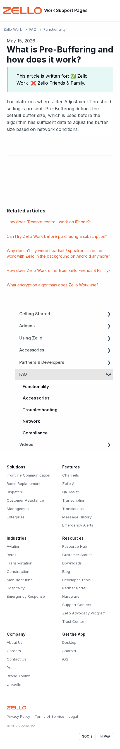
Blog (66, 571)
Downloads (72, 563)
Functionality (55, 29)
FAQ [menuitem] (23, 374)
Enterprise (16, 517)
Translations (73, 508)
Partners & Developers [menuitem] (41, 362)
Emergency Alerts (77, 525)
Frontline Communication (28, 475)
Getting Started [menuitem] (34, 313)
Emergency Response (26, 596)
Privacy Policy (18, 716)
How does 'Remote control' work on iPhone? (48, 221)
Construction (18, 571)
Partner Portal (74, 588)
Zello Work (12, 29)
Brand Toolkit (18, 676)
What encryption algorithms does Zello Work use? (53, 285)
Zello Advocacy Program (83, 613)
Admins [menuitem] (27, 325)
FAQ (32, 29)
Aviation (13, 546)
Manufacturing (20, 580)
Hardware (71, 596)
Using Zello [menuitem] (30, 338)
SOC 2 (87, 736)
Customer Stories (77, 554)
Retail (11, 554)
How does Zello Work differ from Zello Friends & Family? (59, 270)
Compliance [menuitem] (35, 432)
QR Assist (70, 492)
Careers (14, 651)
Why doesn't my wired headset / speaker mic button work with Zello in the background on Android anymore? (58, 253)
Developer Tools (76, 580)
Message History (77, 517)
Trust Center (73, 621)
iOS (65, 659)
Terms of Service (49, 716)
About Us (15, 642)
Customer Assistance (25, 500)
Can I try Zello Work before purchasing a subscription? (57, 236)
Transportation (19, 563)
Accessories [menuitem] (31, 350)
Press (11, 667)
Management (18, 508)
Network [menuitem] (31, 421)
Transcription (73, 500)
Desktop (69, 642)
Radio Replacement (23, 483)
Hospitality (16, 588)
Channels (70, 475)
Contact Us (16, 659)
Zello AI (68, 483)
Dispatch (14, 492)
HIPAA (105, 736)
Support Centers (76, 604)
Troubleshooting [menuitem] (40, 409)
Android (69, 651)
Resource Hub (74, 546)
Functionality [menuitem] (36, 386)
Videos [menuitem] (26, 444)
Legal (73, 716)
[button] (108, 314)
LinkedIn (14, 684)
